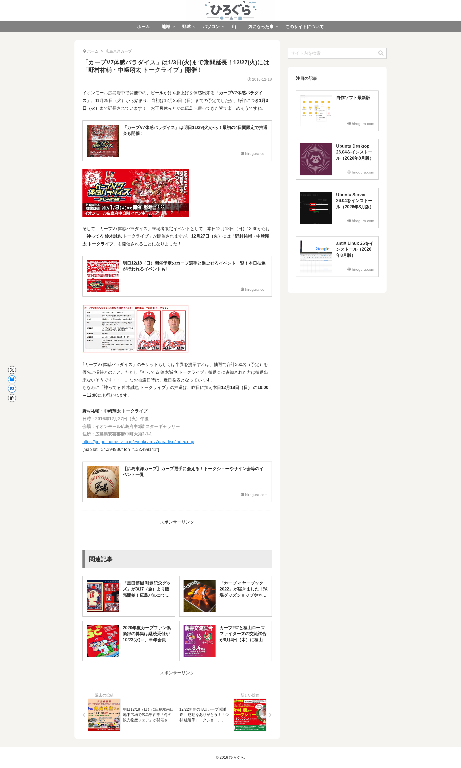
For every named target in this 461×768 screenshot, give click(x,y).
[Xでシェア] (12, 370)
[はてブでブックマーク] (12, 389)
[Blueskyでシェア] (12, 379)
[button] (12, 398)
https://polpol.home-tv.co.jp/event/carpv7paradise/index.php (138, 441)
